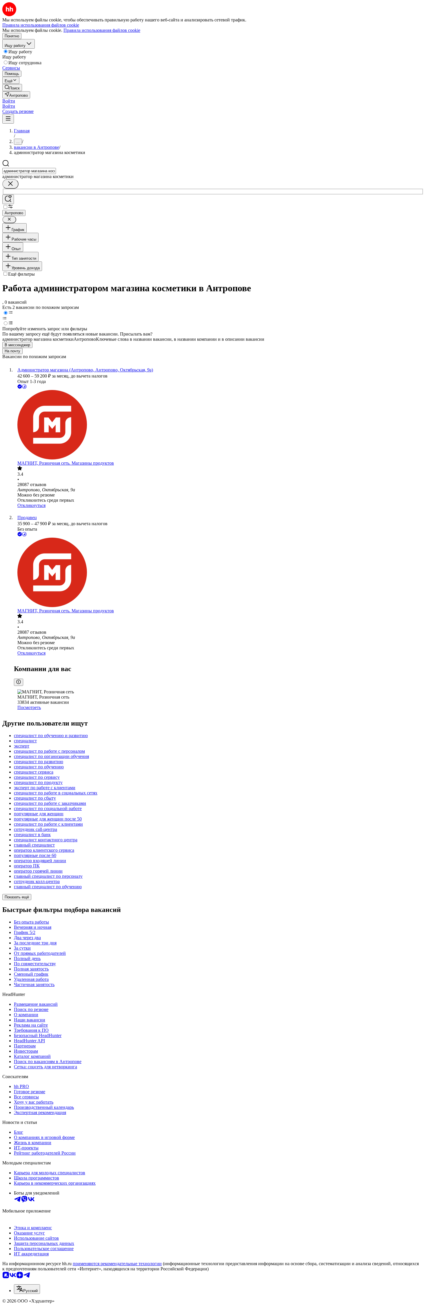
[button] (8, 100)
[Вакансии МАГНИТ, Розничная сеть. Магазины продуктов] (218, 425)
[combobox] (29, 171)
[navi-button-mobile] (8, 119)
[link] (12, 87)
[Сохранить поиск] (8, 199)
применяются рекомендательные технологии (117, 1263)
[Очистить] (10, 184)
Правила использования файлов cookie (101, 30)
